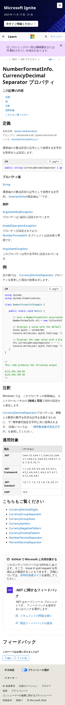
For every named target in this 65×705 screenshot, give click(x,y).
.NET (14, 59)
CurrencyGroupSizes (22, 519)
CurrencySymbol (19, 523)
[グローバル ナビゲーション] (3, 37)
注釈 (7, 105)
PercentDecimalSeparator (25, 542)
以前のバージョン (28, 685)
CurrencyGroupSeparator (25, 514)
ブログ (45, 685)
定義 (7, 97)
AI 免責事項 (9, 685)
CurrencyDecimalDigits (23, 509)
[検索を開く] (46, 37)
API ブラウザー (29, 59)
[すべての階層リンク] (5, 59)
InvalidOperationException (19, 226)
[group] (32, 168)
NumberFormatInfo (15, 235)
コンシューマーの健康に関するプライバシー (26, 695)
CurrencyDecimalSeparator (36, 275)
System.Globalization (25, 131)
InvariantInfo (17, 196)
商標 (18, 700)
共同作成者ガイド (31, 575)
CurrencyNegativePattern (25, 528)
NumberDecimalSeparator (25, 537)
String (6, 184)
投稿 (5, 690)
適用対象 (10, 110)
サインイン (56, 36)
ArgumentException (15, 249)
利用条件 (7, 700)
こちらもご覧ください (17, 114)
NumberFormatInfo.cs (24, 139)
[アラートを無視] (59, 5)
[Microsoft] (32, 36)
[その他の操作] (59, 59)
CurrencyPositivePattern (24, 533)
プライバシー (18, 690)
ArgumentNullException (18, 212)
